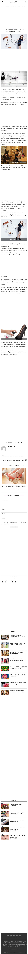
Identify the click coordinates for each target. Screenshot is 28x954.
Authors (16, 941)
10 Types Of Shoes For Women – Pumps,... (14, 486)
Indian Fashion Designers (8, 942)
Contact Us (20, 941)
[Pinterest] (12, 581)
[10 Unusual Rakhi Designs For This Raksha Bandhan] (5, 676)
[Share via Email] (21, 442)
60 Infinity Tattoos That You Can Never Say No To (17, 820)
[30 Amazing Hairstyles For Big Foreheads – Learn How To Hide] (5, 692)
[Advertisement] (14, 18)
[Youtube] (15, 581)
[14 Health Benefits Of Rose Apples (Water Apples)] (5, 684)
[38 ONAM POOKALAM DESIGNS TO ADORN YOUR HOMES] (5, 668)
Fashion (5, 6)
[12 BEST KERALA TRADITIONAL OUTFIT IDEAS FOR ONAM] (5, 645)
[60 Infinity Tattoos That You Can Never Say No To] (5, 822)
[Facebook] (2, 581)
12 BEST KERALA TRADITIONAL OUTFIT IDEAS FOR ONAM (17, 644)
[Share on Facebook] (17, 442)
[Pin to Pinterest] (19, 442)
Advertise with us (9, 941)
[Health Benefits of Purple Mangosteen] (5, 806)
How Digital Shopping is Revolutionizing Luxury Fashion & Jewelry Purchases (18, 637)
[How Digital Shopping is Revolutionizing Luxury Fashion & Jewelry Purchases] (5, 637)
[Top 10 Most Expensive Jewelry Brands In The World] (5, 829)
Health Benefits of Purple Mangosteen (15, 805)
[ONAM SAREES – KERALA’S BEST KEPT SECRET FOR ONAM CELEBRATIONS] (5, 653)
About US (4, 941)
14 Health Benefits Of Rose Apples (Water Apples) (18, 683)
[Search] (25, 2)
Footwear (10, 6)
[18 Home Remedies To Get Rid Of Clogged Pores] (5, 837)
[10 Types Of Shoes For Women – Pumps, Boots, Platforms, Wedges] (14, 476)
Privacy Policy (22, 942)
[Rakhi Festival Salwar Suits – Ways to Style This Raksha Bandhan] (5, 660)
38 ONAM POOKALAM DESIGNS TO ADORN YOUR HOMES (18, 667)
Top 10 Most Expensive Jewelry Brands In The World (17, 828)
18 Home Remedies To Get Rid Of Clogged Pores (17, 836)
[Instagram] (9, 581)
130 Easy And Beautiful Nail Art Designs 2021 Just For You (17, 813)
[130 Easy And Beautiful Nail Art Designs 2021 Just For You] (5, 814)
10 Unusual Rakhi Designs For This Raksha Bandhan (18, 675)
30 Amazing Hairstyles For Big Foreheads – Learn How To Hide (17, 691)
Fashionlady (12, 31)
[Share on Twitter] (18, 442)
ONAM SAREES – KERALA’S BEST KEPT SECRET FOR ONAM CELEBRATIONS (18, 652)
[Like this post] (15, 442)
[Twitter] (5, 581)
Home (2, 6)
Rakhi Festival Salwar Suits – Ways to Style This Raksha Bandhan (18, 659)
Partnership (16, 942)
